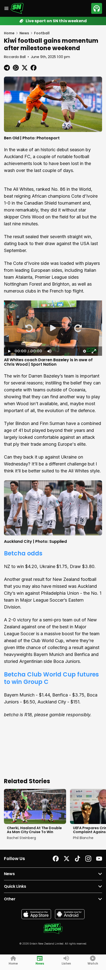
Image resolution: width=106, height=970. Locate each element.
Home (9, 33)
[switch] (49, 351)
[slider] (53, 346)
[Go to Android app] (70, 914)
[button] (28, 328)
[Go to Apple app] (36, 914)
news (24, 33)
